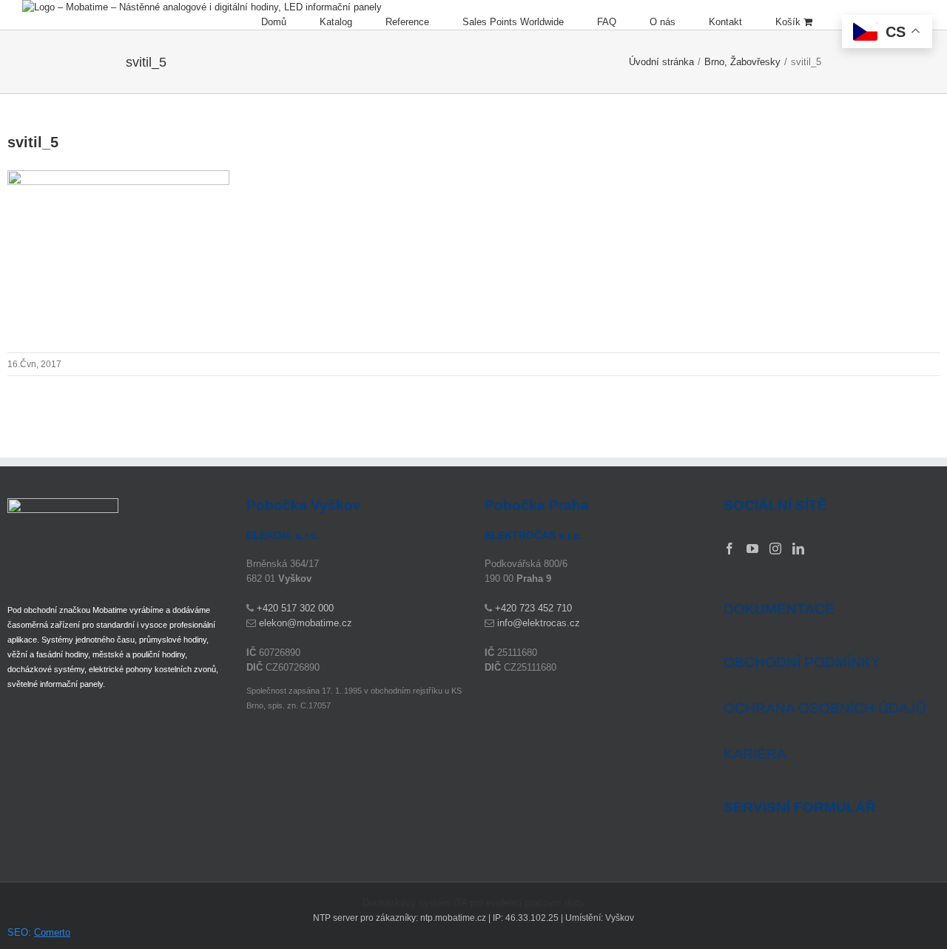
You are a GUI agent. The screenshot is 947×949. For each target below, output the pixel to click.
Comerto (52, 932)
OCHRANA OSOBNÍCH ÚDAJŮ (825, 708)
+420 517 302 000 (295, 608)
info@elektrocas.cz (538, 622)
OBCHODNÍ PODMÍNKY (802, 662)
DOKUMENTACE (779, 609)
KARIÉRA (755, 754)
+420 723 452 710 (533, 608)
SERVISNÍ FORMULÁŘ (800, 807)
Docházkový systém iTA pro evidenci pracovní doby (474, 902)
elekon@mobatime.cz (305, 622)
